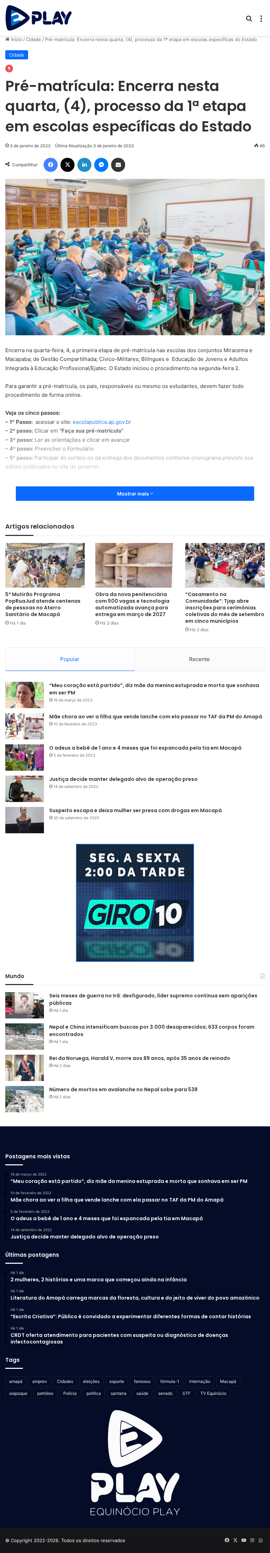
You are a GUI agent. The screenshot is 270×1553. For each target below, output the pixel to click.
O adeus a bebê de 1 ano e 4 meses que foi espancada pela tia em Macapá (145, 747)
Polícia (70, 1393)
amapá (15, 1381)
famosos (142, 1381)
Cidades (65, 1381)
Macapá (228, 1381)
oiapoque (18, 1393)
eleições (91, 1381)
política (93, 1393)
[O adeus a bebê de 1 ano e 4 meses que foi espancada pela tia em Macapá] (24, 757)
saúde (142, 1393)
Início (15, 39)
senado (165, 1393)
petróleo (45, 1393)
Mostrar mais (133, 494)
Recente (199, 659)
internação (199, 1381)
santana (119, 1393)
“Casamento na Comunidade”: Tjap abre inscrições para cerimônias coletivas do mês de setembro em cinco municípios (224, 608)
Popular (69, 659)
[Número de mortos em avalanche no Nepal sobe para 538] (24, 1099)
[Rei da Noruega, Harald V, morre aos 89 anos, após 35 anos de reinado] (24, 1068)
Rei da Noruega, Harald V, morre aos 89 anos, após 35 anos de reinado (139, 1058)
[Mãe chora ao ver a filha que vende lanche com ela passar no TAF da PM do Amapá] (24, 726)
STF (186, 1393)
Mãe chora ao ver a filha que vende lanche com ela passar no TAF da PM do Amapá (155, 716)
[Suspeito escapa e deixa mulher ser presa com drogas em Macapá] (24, 820)
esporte (116, 1381)
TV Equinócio (213, 1393)
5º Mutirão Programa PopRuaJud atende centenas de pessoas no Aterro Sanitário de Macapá (43, 604)
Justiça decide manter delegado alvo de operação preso (123, 779)
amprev (39, 1381)
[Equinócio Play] (38, 18)
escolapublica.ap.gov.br (102, 422)
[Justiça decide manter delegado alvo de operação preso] (24, 789)
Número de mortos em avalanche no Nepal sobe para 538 (123, 1089)
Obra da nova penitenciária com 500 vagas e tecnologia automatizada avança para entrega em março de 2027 (132, 604)
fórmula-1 (169, 1381)
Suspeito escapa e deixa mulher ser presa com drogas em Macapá (135, 810)
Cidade (33, 39)
